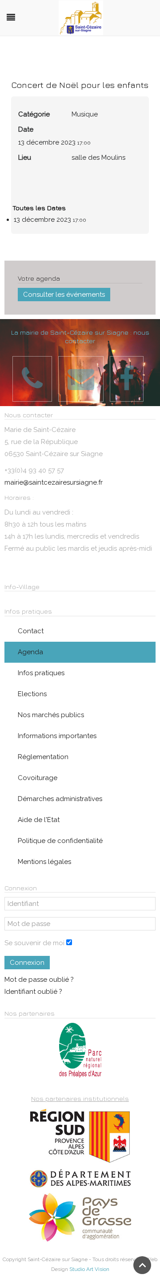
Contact (31, 631)
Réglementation (43, 757)
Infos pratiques (41, 673)
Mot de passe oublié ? (39, 980)
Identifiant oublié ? (33, 992)
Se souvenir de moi (34, 943)
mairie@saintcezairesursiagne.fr (53, 482)
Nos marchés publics (51, 715)
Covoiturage (37, 778)
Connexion (27, 963)
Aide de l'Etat (39, 820)
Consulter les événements (64, 295)
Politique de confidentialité (60, 841)
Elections (32, 694)
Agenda (30, 652)
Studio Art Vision (89, 1269)
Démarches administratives (60, 799)
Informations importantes (57, 736)
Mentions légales (44, 862)
